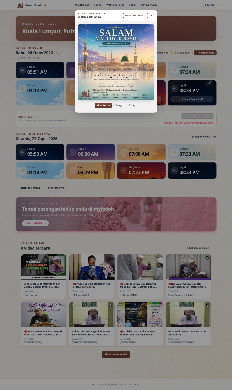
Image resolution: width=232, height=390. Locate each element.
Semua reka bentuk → (135, 15)
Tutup (132, 105)
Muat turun (103, 105)
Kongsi (119, 105)
